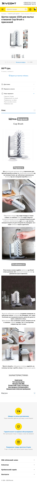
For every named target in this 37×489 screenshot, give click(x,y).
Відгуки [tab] (4, 393)
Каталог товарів (2, 9)
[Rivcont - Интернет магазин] (9, 3)
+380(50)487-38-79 (29, 4)
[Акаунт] (30, 9)
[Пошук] (26, 9)
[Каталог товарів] (2, 9)
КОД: (28, 62)
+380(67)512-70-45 (29, 2)
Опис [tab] (3, 110)
